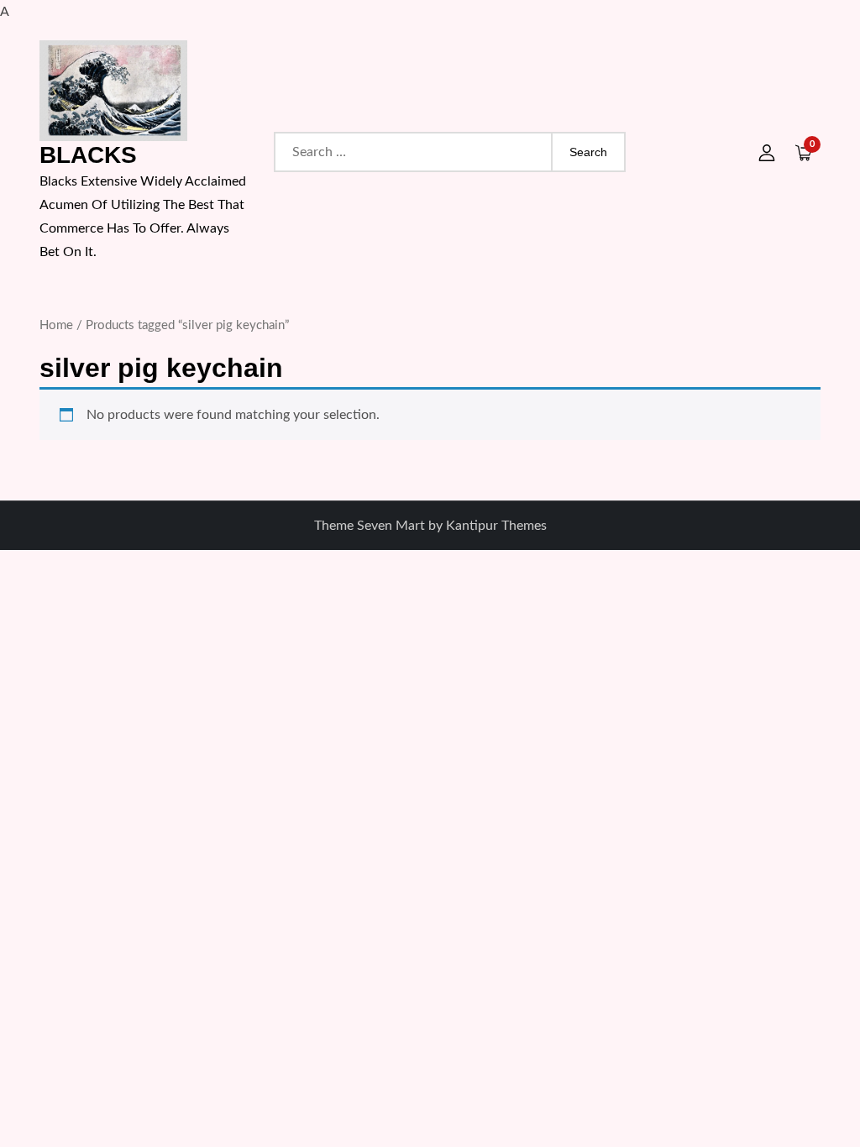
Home (56, 325)
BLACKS (88, 155)
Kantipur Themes (496, 525)
